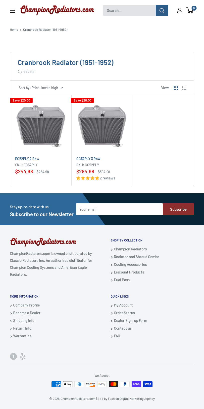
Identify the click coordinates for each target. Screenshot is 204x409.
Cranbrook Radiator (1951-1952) (45, 30)
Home (14, 30)
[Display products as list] (184, 88)
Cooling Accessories (130, 264)
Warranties (22, 336)
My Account (123, 305)
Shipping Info (23, 320)
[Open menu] (12, 11)
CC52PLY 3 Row (88, 159)
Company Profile (26, 305)
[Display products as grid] (176, 88)
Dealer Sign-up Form (130, 320)
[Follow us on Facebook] (13, 356)
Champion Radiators (130, 249)
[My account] (179, 10)
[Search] (162, 10)
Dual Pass (122, 279)
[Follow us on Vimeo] (22, 356)
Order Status (124, 312)
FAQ (117, 336)
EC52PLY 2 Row (27, 159)
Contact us (123, 328)
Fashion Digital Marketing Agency (131, 399)
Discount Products (129, 272)
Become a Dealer (27, 312)
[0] (190, 10)
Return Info (22, 328)
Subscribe (178, 209)
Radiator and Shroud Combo (136, 256)
